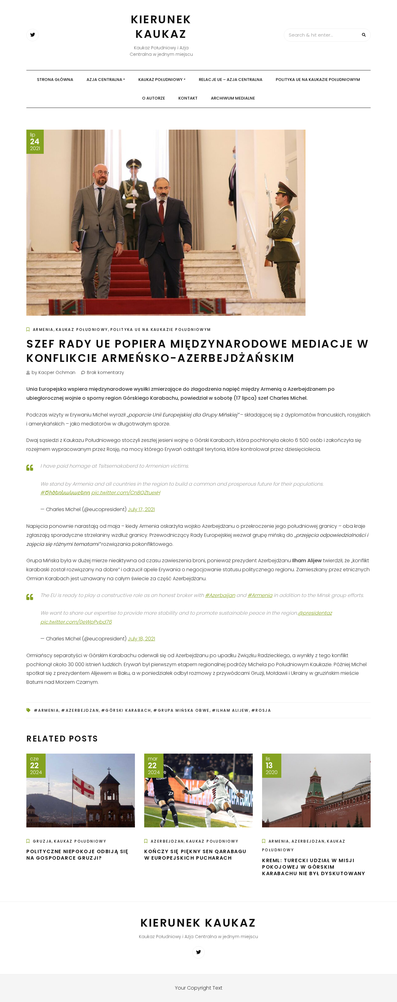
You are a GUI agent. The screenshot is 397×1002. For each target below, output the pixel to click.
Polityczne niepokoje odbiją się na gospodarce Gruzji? (77, 855)
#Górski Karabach (126, 710)
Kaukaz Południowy (160, 79)
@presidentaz (315, 613)
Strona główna (55, 79)
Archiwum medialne (233, 98)
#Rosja (261, 710)
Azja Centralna (104, 79)
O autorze (153, 98)
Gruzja (42, 841)
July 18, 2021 (141, 638)
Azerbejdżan (167, 841)
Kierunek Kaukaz (161, 26)
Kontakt (188, 98)
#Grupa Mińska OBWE (181, 710)
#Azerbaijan (220, 595)
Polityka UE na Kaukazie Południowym (318, 79)
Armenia (43, 329)
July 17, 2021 (141, 509)
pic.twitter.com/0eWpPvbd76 (76, 622)
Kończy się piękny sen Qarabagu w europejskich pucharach (195, 855)
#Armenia (260, 595)
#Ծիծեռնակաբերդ (65, 492)
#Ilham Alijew (230, 710)
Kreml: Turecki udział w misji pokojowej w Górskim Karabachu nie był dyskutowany (313, 867)
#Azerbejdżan (80, 710)
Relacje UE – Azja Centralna (230, 79)
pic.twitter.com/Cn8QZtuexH (125, 492)
